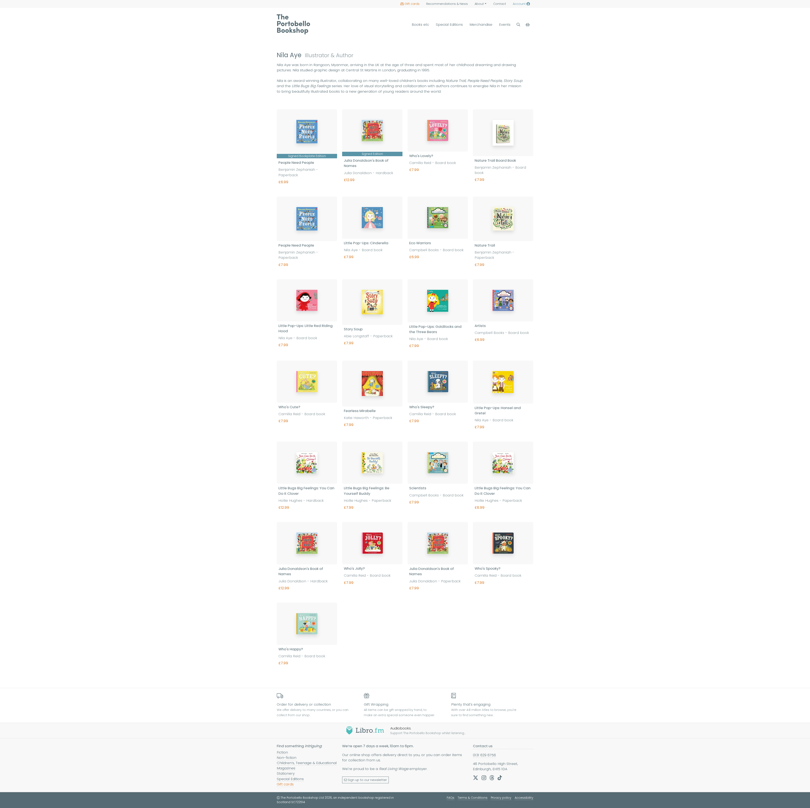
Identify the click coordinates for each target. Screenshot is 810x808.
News (447, 4)
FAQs (450, 798)
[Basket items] (528, 24)
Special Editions (449, 24)
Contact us (483, 745)
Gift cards (412, 4)
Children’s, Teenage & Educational (307, 762)
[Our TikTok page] (500, 777)
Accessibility (524, 798)
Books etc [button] (420, 24)
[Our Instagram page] (484, 777)
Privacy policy (501, 798)
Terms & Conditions (472, 798)
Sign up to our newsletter (367, 780)
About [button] (479, 4)
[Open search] (518, 24)
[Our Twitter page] (475, 777)
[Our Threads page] (492, 777)
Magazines (286, 768)
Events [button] (504, 24)
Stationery (286, 773)
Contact (499, 4)
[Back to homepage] (293, 24)
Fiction (282, 752)
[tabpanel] (405, 393)
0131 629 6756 (484, 755)
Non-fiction (286, 757)
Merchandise (481, 24)
